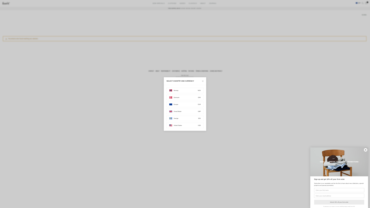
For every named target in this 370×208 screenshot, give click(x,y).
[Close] (203, 81)
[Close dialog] (365, 150)
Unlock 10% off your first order (339, 202)
